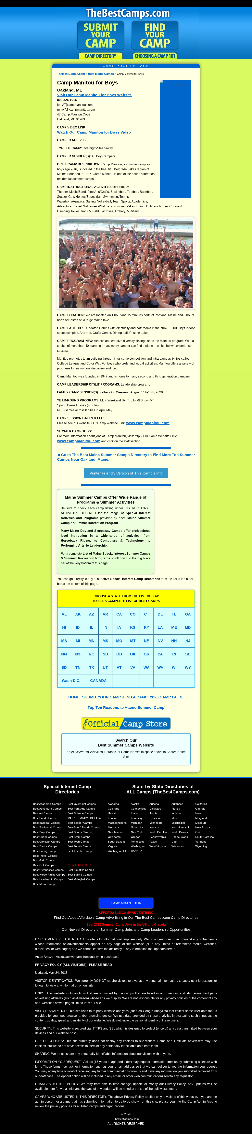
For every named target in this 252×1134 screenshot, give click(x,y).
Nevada (154, 827)
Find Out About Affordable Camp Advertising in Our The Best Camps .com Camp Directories (126, 915)
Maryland (201, 818)
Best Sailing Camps (80, 874)
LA (160, 627)
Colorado (113, 808)
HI (64, 627)
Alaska (135, 803)
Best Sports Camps (80, 832)
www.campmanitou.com (148, 423)
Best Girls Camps (44, 860)
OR (146, 654)
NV (160, 641)
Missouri (200, 822)
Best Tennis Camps (80, 846)
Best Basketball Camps (47, 827)
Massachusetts (117, 822)
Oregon (135, 836)
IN (105, 627)
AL (64, 614)
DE (160, 614)
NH (174, 641)
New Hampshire (181, 827)
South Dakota (116, 841)
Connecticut (138, 808)
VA (132, 667)
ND (105, 654)
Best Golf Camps (43, 865)
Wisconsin (177, 846)
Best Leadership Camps (48, 879)
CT (146, 614)
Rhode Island (179, 836)
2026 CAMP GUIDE (167, 697)
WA (147, 667)
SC (188, 654)
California (201, 803)
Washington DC (117, 851)
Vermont (200, 841)
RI (174, 654)
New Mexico (115, 832)
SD (64, 667)
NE (146, 641)
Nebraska (137, 827)
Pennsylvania (157, 836)
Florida (175, 808)
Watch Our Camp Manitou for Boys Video (94, 132)
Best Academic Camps (47, 803)
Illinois (153, 813)
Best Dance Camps (45, 846)
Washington (138, 846)
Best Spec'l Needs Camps (84, 827)
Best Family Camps (45, 851)
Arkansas (177, 803)
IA (119, 627)
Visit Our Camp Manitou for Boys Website (94, 95)
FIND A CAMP (135, 697)
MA (64, 641)
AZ (91, 614)
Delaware (155, 808)
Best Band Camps (44, 818)
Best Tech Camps (78, 841)
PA (160, 654)
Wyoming (201, 846)
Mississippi (178, 822)
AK (78, 614)
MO (119, 641)
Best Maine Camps (101, 73)
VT (119, 667)
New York (137, 832)
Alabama (113, 803)
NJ (187, 641)
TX (91, 667)
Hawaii (112, 813)
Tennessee (138, 841)
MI (78, 641)
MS (105, 641)
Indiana (176, 813)
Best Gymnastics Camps (48, 869)
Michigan (136, 822)
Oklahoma (114, 836)
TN (78, 667)
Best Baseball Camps (46, 822)
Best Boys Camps (44, 832)
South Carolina (204, 836)
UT (105, 667)
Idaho (134, 813)
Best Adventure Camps (47, 808)
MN (91, 641)
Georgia (200, 808)
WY (188, 667)
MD (188, 627)
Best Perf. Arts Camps (81, 808)
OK (133, 654)
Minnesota (155, 822)
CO (133, 614)
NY (78, 654)
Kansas (112, 818)
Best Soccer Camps (80, 822)
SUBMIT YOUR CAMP (101, 697)
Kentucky (136, 818)
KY (146, 627)
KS (132, 627)
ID (78, 627)
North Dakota (179, 832)
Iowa (198, 813)
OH (119, 654)
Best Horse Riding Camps (49, 874)
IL (91, 627)
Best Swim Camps (79, 836)
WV (160, 667)
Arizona (154, 803)
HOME (74, 697)
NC (91, 654)
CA (119, 614)
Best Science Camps (80, 813)
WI (174, 667)
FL (174, 614)
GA (188, 614)
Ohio (198, 832)
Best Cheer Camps (45, 836)
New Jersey (202, 827)
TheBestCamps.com (71, 73)
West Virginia (157, 846)
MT (133, 641)
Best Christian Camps (46, 841)
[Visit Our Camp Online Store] (175, 81)
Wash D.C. (71, 681)
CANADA (98, 681)
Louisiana (155, 818)
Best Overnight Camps (82, 803)
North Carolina (158, 832)
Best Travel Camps (45, 855)
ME (174, 627)
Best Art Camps (42, 813)
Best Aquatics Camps (81, 869)
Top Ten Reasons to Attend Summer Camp (126, 707)
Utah (174, 841)
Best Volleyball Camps (81, 879)
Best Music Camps (44, 884)
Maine (175, 818)
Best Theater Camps (80, 851)
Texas (153, 841)
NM (64, 654)
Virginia (112, 846)
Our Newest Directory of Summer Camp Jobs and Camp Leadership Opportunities (126, 927)
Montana (113, 827)
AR (105, 614)
